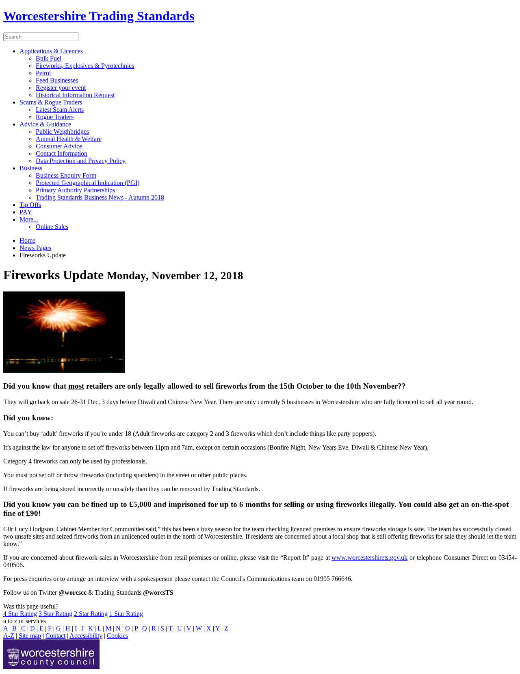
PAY (26, 212)
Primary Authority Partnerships (75, 190)
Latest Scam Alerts (60, 109)
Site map (30, 635)
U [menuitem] (179, 628)
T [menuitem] (171, 628)
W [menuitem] (199, 628)
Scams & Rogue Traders (51, 102)
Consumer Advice (59, 146)
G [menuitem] (58, 628)
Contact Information (61, 153)
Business (31, 168)
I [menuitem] (76, 628)
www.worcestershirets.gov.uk (369, 557)
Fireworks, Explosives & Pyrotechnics (85, 65)
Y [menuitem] (217, 628)
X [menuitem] (208, 628)
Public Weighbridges (62, 131)
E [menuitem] (41, 628)
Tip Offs (30, 204)
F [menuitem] (50, 628)
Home (27, 240)
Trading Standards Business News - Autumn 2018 (100, 197)
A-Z (8, 635)
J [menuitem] (82, 628)
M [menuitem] (108, 628)
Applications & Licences (51, 51)
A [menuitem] (5, 628)
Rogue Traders (55, 116)
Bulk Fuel (48, 58)
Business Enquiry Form (66, 175)
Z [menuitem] (226, 628)
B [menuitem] (14, 628)
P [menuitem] (136, 628)
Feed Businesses (57, 80)
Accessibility (85, 635)
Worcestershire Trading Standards (98, 16)
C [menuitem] (23, 628)
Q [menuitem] (144, 628)
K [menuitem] (90, 628)
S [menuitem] (162, 628)
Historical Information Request (75, 94)
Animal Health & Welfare (69, 138)
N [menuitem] (118, 628)
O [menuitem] (127, 628)
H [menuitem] (67, 628)
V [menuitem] (188, 628)
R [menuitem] (154, 628)
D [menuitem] (32, 628)
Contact (55, 635)
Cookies (117, 635)
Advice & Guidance (45, 124)
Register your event (61, 87)
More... (29, 219)
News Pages (35, 247)
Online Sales (52, 226)
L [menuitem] (99, 628)
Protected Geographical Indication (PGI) (87, 182)
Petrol (43, 73)
